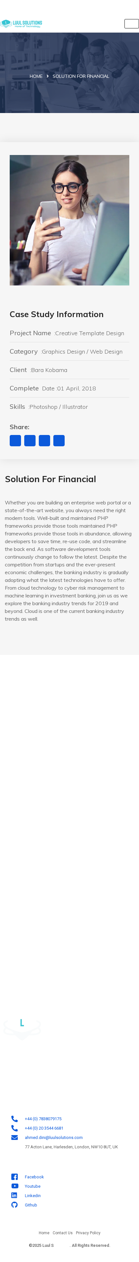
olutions (62, 1245)
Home (36, 76)
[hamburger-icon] (131, 23)
